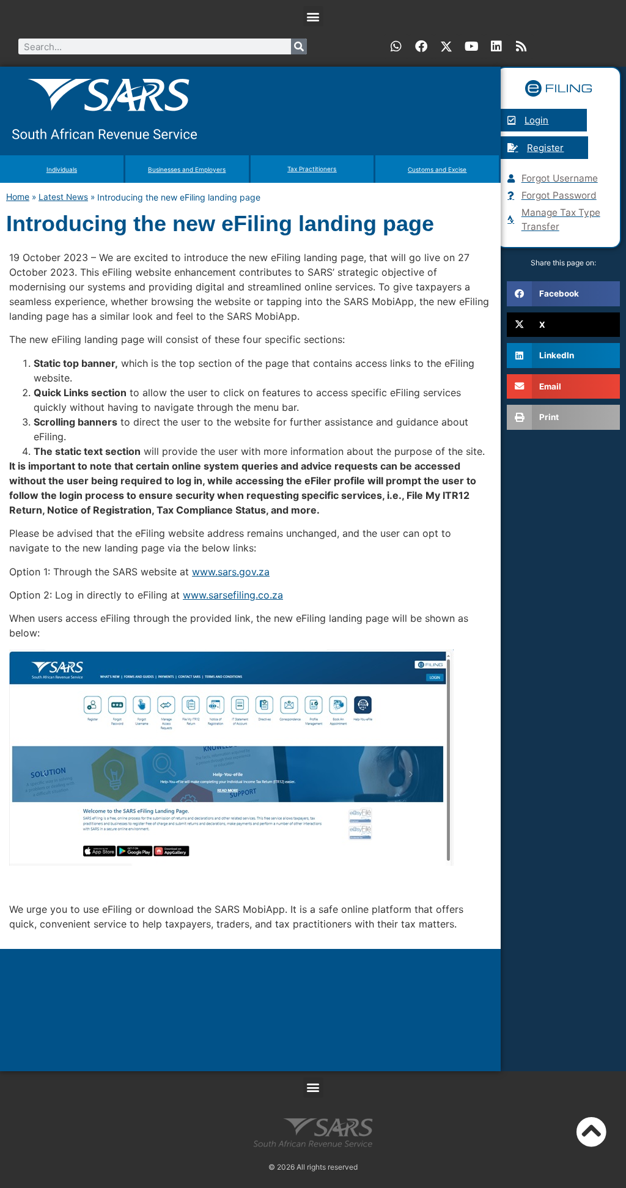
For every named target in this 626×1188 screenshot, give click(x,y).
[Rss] (521, 46)
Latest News (63, 197)
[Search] (299, 46)
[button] (313, 16)
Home (17, 196)
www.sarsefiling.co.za (233, 595)
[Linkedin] (496, 46)
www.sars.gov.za (231, 572)
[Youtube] (471, 46)
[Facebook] (421, 46)
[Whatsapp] (396, 46)
